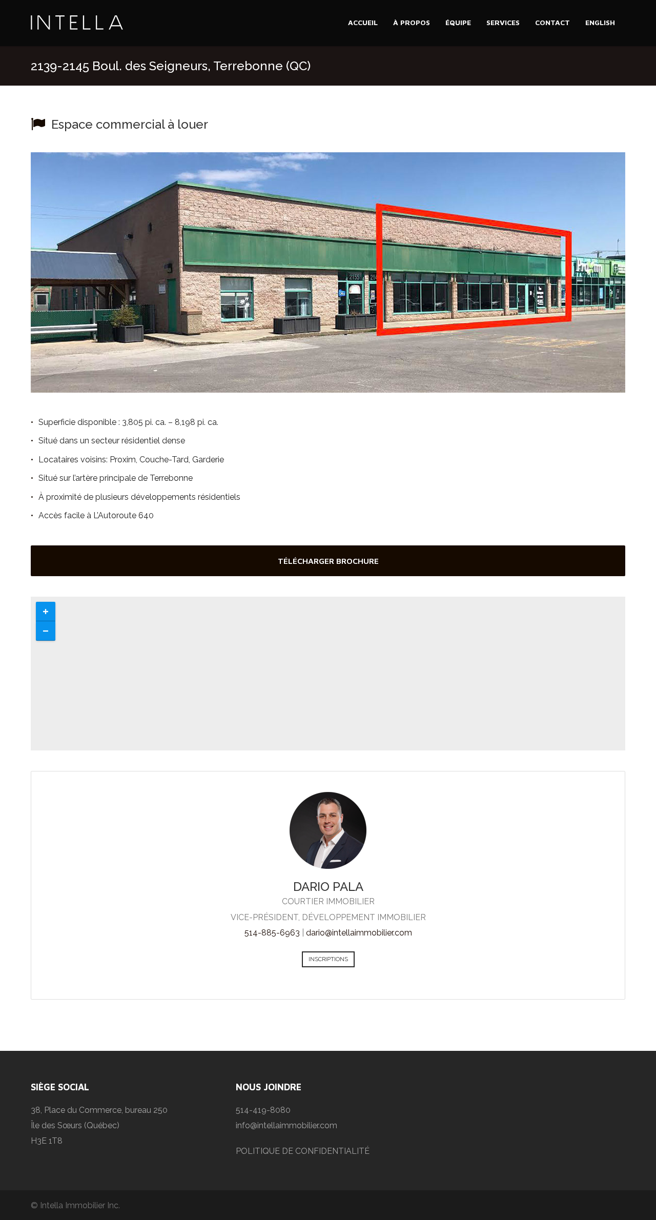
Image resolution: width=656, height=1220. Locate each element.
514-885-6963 (272, 933)
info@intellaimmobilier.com (286, 1125)
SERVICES (503, 22)
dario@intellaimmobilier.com (359, 933)
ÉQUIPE (458, 22)
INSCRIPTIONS (328, 959)
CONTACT (552, 22)
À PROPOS (411, 22)
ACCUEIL (363, 22)
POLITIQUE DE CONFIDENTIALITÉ (303, 1151)
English (600, 22)
